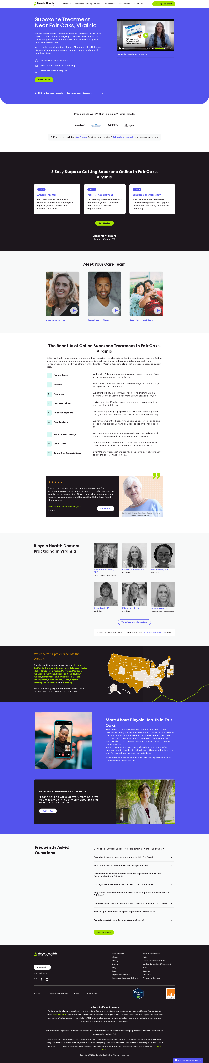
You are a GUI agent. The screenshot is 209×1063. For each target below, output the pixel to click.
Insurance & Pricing (83, 4)
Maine (57, 671)
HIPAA (76, 993)
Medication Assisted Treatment (157, 964)
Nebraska (61, 674)
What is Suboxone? (151, 954)
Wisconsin (52, 683)
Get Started (44, 80)
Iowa (50, 671)
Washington (40, 683)
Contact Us (42, 967)
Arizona (77, 665)
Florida (84, 668)
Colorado (50, 668)
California (39, 668)
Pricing (115, 961)
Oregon (76, 677)
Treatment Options (151, 978)
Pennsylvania (40, 680)
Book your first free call (154, 632)
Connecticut (62, 668)
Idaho (37, 671)
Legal (114, 971)
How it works (118, 954)
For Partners (125, 4)
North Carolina (49, 677)
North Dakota (65, 677)
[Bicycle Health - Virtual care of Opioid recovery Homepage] (44, 4)
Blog (114, 967)
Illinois (44, 671)
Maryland (66, 671)
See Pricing (81, 137)
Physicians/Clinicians (121, 974)
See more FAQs (104, 932)
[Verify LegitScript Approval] (138, 993)
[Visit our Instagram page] (36, 979)
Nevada (71, 674)
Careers (115, 964)
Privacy (37, 993)
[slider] (134, 48)
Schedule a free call (123, 137)
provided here (59, 1014)
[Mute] (153, 48)
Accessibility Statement (57, 993)
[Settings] (167, 48)
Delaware (74, 668)
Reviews (146, 971)
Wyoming (67, 683)
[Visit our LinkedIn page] (47, 979)
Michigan (77, 671)
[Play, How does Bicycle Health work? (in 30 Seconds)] (120, 48)
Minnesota (39, 674)
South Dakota (55, 680)
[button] (67, 3)
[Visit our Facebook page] (41, 979)
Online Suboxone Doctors (154, 961)
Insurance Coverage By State (125, 978)
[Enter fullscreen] (171, 48)
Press (145, 967)
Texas (66, 680)
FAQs (145, 957)
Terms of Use (91, 993)
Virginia (74, 680)
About (115, 957)
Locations (147, 974)
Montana (50, 674)
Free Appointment (164, 4)
